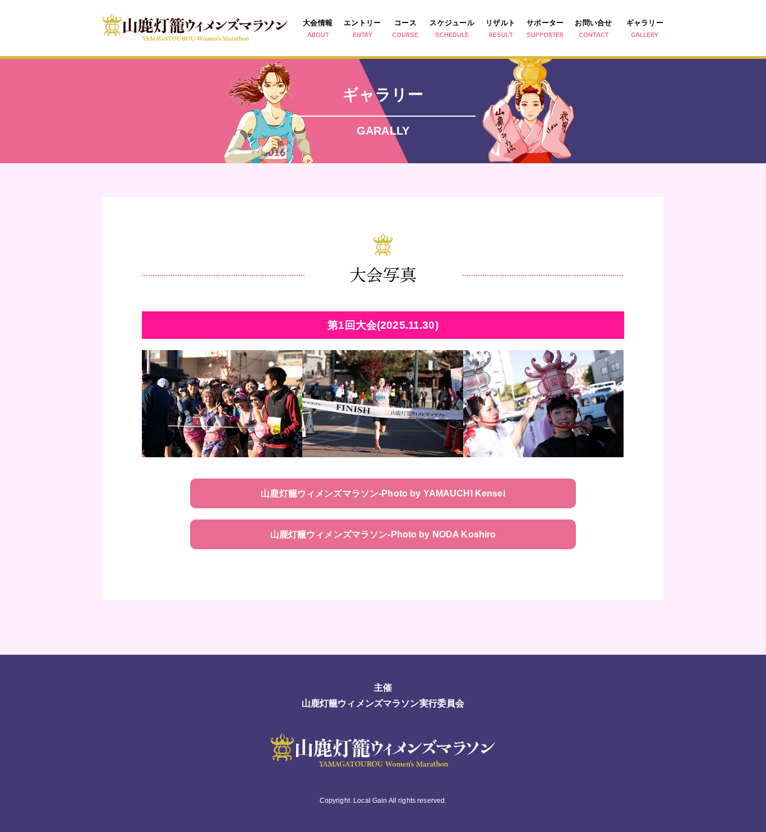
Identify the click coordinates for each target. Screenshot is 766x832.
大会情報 (318, 28)
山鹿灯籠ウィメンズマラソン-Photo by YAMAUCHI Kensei (383, 493)
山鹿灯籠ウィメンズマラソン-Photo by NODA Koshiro (383, 534)
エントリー (362, 28)
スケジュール (452, 28)
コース (405, 28)
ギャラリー (644, 28)
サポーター (545, 28)
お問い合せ (593, 28)
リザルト (500, 28)
